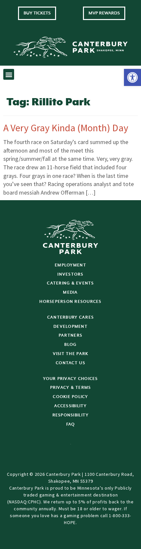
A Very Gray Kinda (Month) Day (65, 127)
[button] (132, 77)
